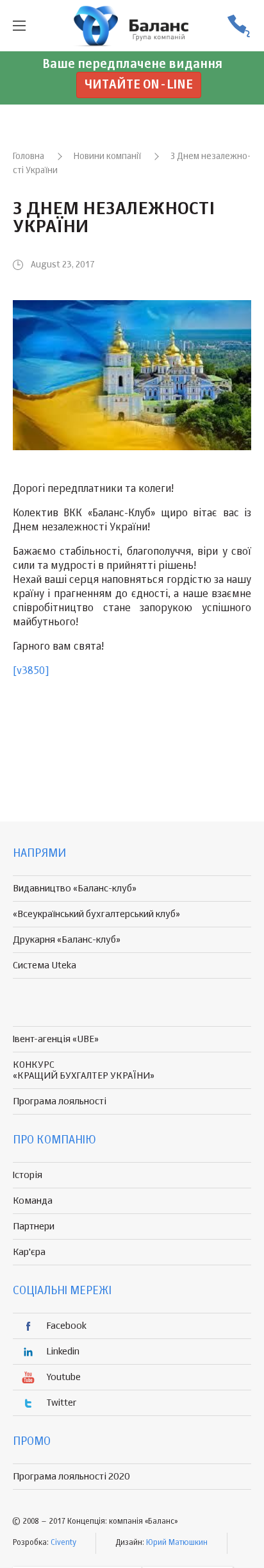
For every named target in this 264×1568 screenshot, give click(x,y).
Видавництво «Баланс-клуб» (74, 888)
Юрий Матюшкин (177, 1543)
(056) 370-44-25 (238, 26)
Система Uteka (44, 965)
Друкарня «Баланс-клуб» (66, 940)
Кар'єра (29, 1252)
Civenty (63, 1543)
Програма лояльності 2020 (71, 1476)
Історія (27, 1175)
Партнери (33, 1226)
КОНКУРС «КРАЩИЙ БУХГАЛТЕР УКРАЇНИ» (83, 1070)
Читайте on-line (139, 85)
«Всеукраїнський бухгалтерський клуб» (96, 914)
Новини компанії (107, 156)
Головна (28, 156)
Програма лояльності (59, 1101)
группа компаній (132, 25)
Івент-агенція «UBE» (56, 1039)
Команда (33, 1201)
